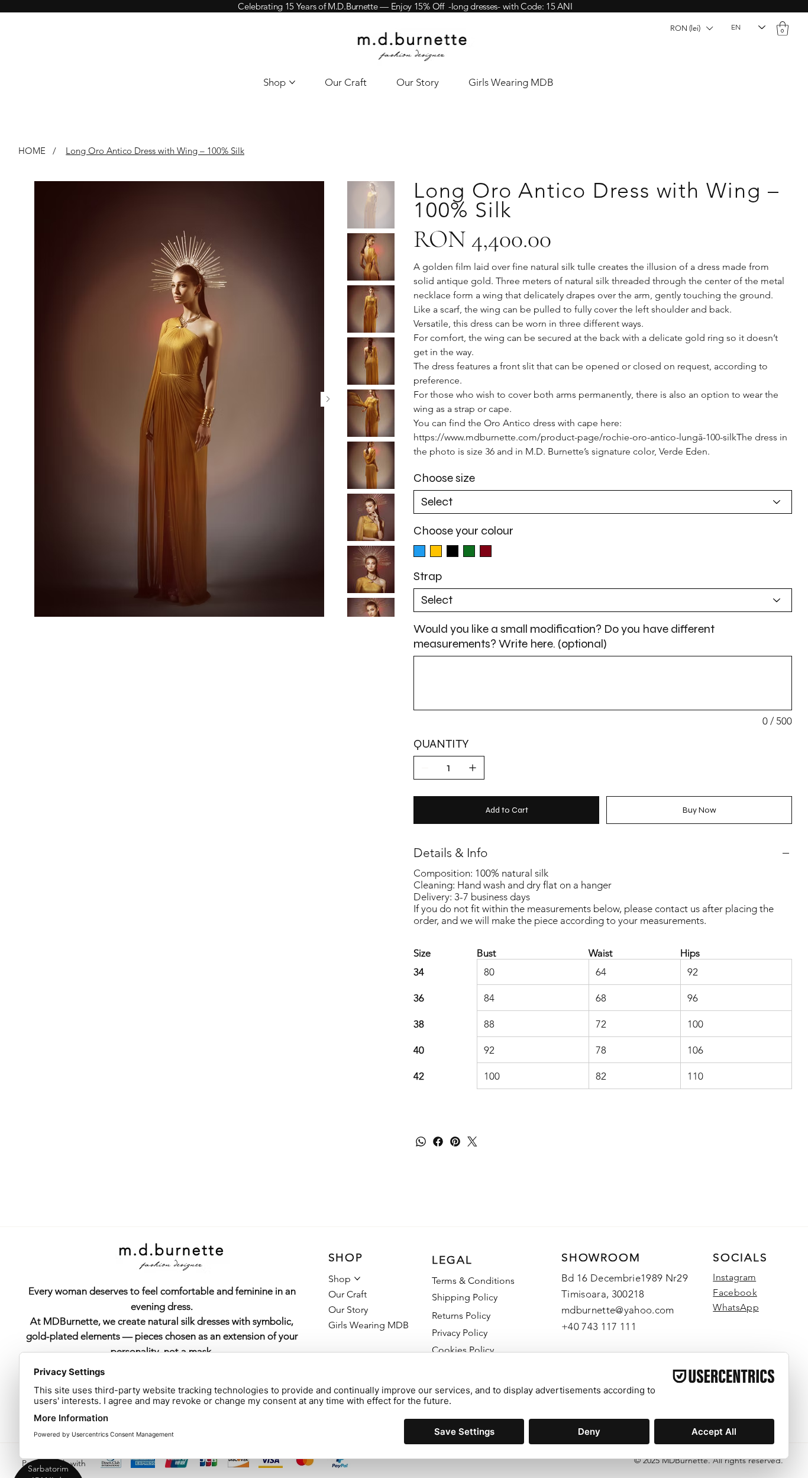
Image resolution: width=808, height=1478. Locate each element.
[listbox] (691, 28)
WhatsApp (736, 1307)
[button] (691, 28)
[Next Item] (328, 399)
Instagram (734, 1277)
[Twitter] (472, 1141)
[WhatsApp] (420, 1141)
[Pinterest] (455, 1141)
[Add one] (472, 768)
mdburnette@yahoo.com (617, 1310)
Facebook (735, 1292)
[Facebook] (438, 1141)
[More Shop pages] (292, 82)
